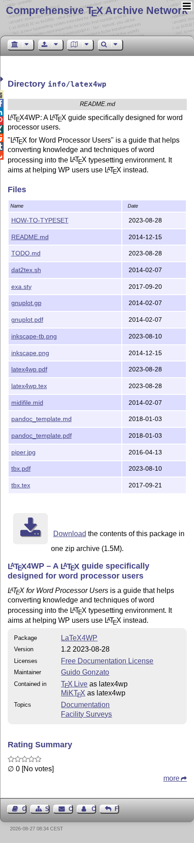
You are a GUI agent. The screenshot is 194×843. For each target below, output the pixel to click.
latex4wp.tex (29, 385)
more (171, 778)
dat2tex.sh (26, 269)
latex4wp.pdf (29, 369)
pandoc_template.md (41, 418)
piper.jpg (23, 452)
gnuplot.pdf (27, 319)
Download (69, 533)
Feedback (117, 809)
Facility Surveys (86, 714)
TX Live (74, 684)
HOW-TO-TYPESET (40, 220)
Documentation (85, 705)
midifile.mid (27, 402)
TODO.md (26, 253)
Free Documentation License (107, 661)
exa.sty (21, 286)
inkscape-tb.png (34, 336)
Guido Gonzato (85, 672)
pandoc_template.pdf (41, 435)
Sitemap (47, 809)
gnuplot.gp (26, 302)
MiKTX (73, 693)
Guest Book (24, 809)
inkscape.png (30, 353)
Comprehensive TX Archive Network (97, 10)
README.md (30, 237)
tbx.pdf (21, 468)
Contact (71, 809)
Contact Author (94, 809)
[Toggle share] (2, 79)
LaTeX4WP (79, 638)
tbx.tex (20, 485)
